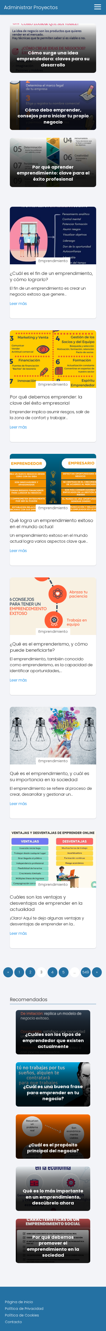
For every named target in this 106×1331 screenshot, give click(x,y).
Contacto (13, 1321)
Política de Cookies (22, 1315)
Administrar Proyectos (31, 7)
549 (85, 972)
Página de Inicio (19, 1301)
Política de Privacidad (24, 1308)
